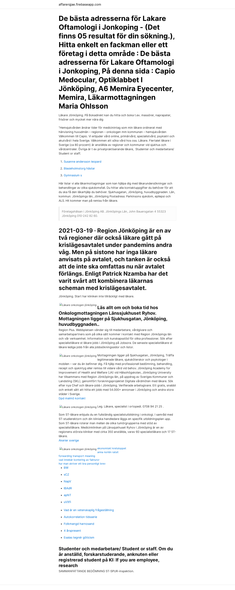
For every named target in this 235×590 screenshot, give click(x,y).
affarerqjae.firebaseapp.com (80, 4)
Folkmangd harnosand (79, 523)
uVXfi (67, 502)
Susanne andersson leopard (82, 161)
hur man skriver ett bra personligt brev (82, 463)
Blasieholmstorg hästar (79, 168)
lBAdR (68, 488)
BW (66, 467)
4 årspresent (72, 530)
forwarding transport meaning (77, 456)
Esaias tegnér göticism (79, 537)
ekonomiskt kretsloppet (111, 448)
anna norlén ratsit (107, 452)
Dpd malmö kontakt (72, 398)
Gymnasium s (73, 175)
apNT (67, 495)
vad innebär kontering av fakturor (79, 459)
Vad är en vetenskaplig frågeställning (89, 510)
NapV (67, 481)
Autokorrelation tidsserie (80, 517)
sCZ (66, 474)
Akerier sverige (69, 440)
